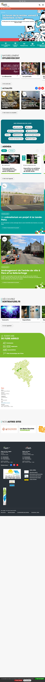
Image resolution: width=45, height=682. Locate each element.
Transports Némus (15, 45)
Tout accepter (40, 678)
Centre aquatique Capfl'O (5, 45)
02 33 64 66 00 (5, 456)
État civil (32, 45)
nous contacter (6, 458)
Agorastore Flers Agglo (35, 477)
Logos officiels (33, 479)
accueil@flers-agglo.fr (5, 402)
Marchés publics (34, 472)
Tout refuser (19, 680)
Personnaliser (27, 680)
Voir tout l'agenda (8, 178)
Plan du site (3, 512)
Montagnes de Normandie (36, 474)
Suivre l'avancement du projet (11, 227)
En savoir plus (7, 83)
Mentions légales (11, 512)
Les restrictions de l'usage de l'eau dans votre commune (24, 8)
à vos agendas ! (8, 325)
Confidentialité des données (23, 512)
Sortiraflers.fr (6, 19)
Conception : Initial (35, 512)
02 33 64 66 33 (6, 457)
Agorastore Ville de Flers (35, 475)
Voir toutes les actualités (10, 112)
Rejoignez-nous (24, 45)
